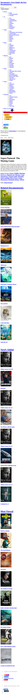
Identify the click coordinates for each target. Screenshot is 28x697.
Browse (5, 11)
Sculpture (11, 28)
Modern (11, 49)
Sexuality (11, 64)
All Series (11, 15)
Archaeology (12, 51)
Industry (11, 100)
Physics (11, 93)
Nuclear (11, 103)
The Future (11, 106)
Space (10, 104)
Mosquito (21, 176)
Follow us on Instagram (8, 112)
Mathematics (12, 90)
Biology (11, 85)
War (10, 54)
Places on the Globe (13, 76)
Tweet (4, 126)
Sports (10, 40)
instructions (12, 131)
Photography (12, 27)
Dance (10, 21)
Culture (5, 29)
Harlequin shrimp (13, 179)
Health (10, 62)
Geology (11, 89)
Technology (6, 94)
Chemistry (11, 86)
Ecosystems (12, 73)
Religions (11, 38)
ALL (10, 18)
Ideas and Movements (14, 34)
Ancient (11, 46)
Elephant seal (11, 175)
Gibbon (22, 179)
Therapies (11, 67)
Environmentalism (13, 75)
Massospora (4, 179)
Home (10, 12)
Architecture (12, 19)
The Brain (11, 65)
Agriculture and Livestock (15, 71)
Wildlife (11, 80)
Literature (11, 23)
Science (5, 81)
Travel (10, 41)
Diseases (11, 58)
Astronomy (11, 84)
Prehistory (11, 45)
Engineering (12, 99)
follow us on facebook (8, 108)
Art (4, 16)
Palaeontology (12, 91)
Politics (10, 37)
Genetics (11, 60)
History (5, 42)
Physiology (11, 63)
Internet (11, 102)
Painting (11, 25)
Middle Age (12, 47)
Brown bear (13, 178)
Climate (11, 72)
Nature (5, 68)
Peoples (11, 36)
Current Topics (12, 33)
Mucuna (17, 175)
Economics (11, 87)
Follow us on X (7, 111)
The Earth (11, 77)
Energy (10, 98)
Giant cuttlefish (5, 178)
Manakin (22, 173)
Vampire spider (12, 176)
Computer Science (13, 97)
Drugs (10, 59)
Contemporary (12, 50)
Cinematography (13, 20)
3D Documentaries (13, 14)
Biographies (12, 53)
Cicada (20, 178)
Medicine (5, 55)
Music (10, 24)
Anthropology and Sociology (15, 32)
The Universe (12, 78)
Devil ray (3, 175)
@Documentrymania (8, 678)
